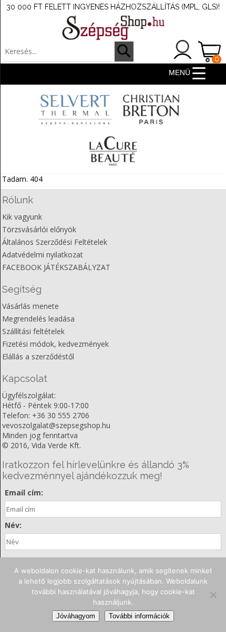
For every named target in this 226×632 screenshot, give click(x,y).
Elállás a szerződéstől (38, 356)
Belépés (183, 49)
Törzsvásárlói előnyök (39, 229)
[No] (213, 594)
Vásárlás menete (30, 306)
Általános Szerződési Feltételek (54, 242)
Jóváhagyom (75, 616)
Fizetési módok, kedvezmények (55, 344)
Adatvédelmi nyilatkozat (42, 255)
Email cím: (24, 493)
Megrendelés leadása (38, 319)
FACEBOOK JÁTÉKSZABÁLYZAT (56, 267)
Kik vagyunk (22, 217)
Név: (13, 525)
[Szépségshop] (113, 27)
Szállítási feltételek (33, 331)
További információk (139, 616)
